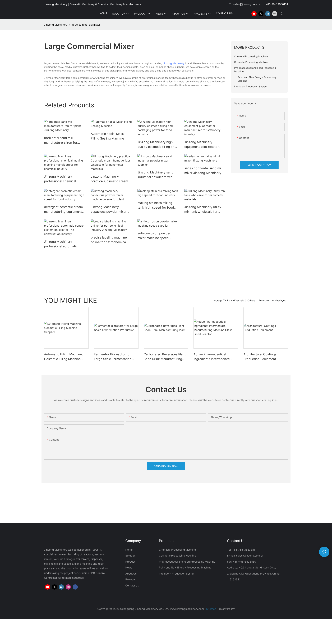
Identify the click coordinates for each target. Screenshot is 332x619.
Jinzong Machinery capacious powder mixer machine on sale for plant (109, 209)
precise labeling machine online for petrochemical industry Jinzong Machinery (111, 240)
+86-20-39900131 (277, 4)
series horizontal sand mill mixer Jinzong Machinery (203, 170)
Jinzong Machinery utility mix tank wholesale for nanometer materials (202, 209)
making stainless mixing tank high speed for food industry (155, 205)
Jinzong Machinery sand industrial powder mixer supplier (155, 175)
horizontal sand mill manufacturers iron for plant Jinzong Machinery (62, 140)
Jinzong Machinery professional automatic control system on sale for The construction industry (63, 244)
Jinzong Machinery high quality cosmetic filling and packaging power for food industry (156, 144)
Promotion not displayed (272, 300)
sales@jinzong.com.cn (247, 4)
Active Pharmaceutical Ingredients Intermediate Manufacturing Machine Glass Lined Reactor (215, 356)
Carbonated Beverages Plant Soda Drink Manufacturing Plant (165, 356)
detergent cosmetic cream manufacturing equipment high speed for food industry (63, 209)
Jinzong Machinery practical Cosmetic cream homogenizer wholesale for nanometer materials (111, 179)
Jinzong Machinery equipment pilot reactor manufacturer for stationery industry (204, 144)
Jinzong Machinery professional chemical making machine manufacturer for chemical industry (63, 179)
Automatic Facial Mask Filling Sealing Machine (107, 136)
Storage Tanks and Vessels (228, 300)
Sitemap (210, 609)
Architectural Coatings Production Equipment (259, 356)
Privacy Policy (226, 609)
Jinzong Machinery (55, 24)
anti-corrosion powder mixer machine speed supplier (153, 235)
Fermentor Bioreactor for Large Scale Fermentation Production (112, 356)
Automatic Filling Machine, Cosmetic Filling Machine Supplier (63, 356)
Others (251, 300)
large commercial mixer (86, 24)
